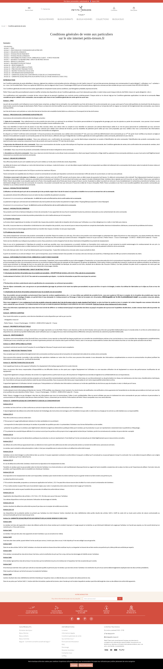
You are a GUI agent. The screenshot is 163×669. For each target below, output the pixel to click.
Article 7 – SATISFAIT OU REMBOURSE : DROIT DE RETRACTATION (26, 59)
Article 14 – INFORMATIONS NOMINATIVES (19, 73)
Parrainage (65, 647)
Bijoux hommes (24, 639)
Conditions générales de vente (71, 636)
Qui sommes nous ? (68, 639)
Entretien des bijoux (25, 630)
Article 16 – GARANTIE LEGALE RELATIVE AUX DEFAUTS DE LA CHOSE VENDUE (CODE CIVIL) (35, 76)
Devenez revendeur (68, 650)
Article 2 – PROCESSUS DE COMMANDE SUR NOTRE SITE (23, 50)
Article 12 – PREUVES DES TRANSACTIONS (18, 69)
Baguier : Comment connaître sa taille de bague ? (34, 642)
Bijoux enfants (23, 636)
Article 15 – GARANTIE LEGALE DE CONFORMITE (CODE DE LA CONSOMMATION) (32, 74)
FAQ (63, 644)
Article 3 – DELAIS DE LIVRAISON (15, 52)
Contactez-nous (67, 653)
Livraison (65, 630)
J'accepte (74, 665)
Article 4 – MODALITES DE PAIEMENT (16, 54)
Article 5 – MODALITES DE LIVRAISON (17, 56)
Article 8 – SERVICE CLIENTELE (14, 61)
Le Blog (64, 656)
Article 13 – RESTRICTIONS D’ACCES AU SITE (19, 71)
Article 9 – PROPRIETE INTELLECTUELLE (17, 63)
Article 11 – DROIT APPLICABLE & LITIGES (18, 67)
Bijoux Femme (23, 633)
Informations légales (68, 633)
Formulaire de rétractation (70, 642)
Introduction (8, 46)
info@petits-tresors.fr (111, 637)
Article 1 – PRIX (9, 48)
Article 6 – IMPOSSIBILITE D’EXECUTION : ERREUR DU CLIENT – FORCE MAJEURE (31, 58)
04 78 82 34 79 (109, 633)
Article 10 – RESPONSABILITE (14, 65)
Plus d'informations (85, 665)
